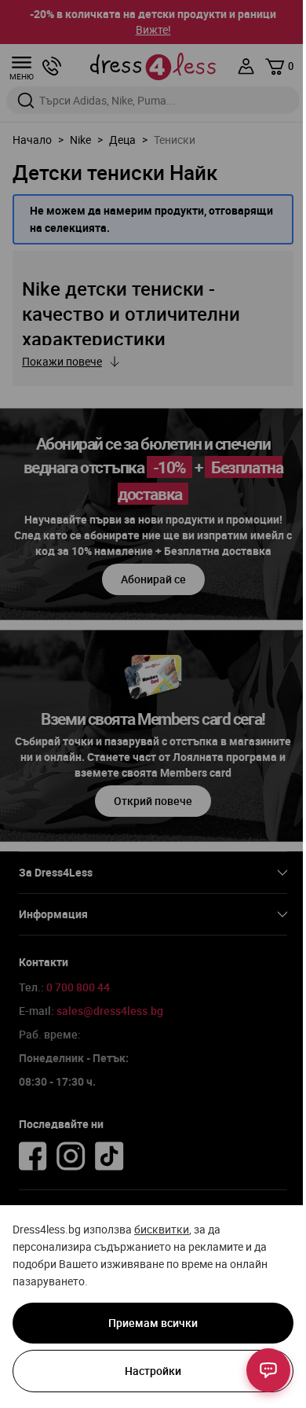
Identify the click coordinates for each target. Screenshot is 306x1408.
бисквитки (161, 1229)
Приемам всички (153, 1322)
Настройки (153, 1370)
